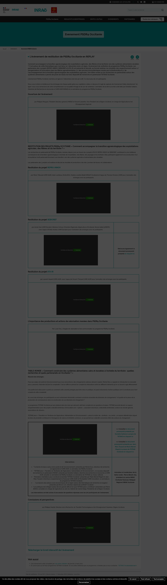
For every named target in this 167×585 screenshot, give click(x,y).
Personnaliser (84, 582)
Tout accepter (159, 579)
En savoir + (134, 579)
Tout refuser (145, 579)
